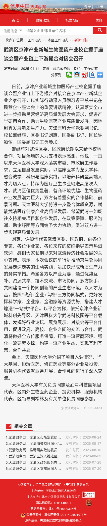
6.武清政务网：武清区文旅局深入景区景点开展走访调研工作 (53, 468)
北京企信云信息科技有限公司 (61, 497)
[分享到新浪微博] (85, 75)
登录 (88, 6)
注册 (99, 6)
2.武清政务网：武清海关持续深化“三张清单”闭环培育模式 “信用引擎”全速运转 (53, 443)
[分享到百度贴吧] (92, 75)
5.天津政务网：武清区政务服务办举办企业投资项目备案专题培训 (53, 462)
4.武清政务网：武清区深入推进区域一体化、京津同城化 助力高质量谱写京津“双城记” (53, 455)
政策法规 (43, 20)
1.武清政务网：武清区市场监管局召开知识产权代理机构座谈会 (53, 437)
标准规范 (72, 20)
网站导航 (83, 484)
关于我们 (69, 484)
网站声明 (55, 484)
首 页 (16, 20)
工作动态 (35, 39)
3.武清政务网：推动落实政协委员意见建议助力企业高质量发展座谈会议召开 (53, 449)
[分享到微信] (69, 75)
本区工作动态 (58, 39)
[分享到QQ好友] (77, 75)
